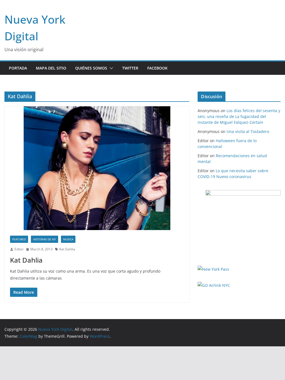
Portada (18, 68)
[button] (110, 68)
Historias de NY (44, 239)
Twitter (130, 68)
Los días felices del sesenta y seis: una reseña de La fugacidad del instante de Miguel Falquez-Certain (239, 116)
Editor (19, 249)
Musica (68, 239)
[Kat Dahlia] (96, 168)
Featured (19, 239)
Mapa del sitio (51, 68)
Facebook (157, 68)
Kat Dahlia (67, 249)
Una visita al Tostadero (248, 131)
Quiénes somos (91, 68)
